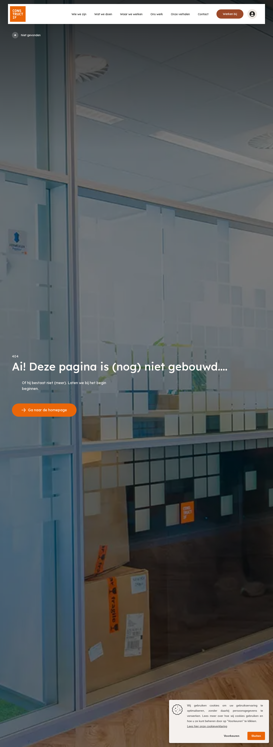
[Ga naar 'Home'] (15, 35)
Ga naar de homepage (47, 410)
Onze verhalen (180, 14)
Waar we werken (131, 14)
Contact (203, 14)
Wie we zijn (79, 14)
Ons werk (156, 14)
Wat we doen (103, 14)
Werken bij (230, 14)
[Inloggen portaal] (252, 14)
